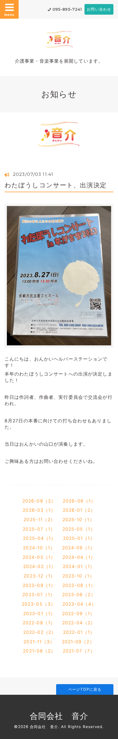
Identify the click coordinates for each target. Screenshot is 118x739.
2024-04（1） (78, 557)
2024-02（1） (39, 566)
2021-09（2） (78, 641)
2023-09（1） (39, 585)
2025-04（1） (39, 538)
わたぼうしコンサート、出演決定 (56, 185)
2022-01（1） (79, 632)
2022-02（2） (39, 632)
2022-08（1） (39, 623)
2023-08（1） (78, 585)
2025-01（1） (79, 538)
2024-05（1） (39, 557)
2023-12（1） (39, 576)
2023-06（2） (79, 594)
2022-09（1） (78, 613)
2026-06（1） (79, 501)
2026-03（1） (39, 510)
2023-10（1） (78, 576)
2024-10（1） (39, 548)
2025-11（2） (39, 519)
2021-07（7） (79, 651)
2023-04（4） (79, 604)
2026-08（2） (39, 501)
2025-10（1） (78, 519)
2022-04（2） (78, 623)
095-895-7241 (67, 9)
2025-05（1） (78, 529)
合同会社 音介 (59, 716)
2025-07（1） (39, 529)
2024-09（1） (78, 548)
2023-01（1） (39, 613)
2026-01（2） (79, 510)
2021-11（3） (39, 641)
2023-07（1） (38, 594)
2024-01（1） (79, 566)
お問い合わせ (99, 9)
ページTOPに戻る (84, 689)
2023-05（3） (39, 604)
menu (9, 15)
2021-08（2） (39, 651)
